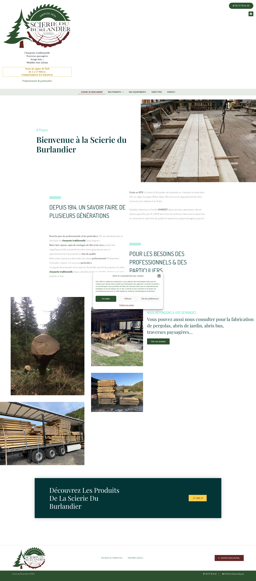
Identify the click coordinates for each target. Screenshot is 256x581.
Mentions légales (135, 558)
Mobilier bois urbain (37, 62)
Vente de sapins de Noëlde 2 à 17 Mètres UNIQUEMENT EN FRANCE (37, 71)
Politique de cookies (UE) (111, 558)
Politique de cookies (126, 305)
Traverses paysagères (37, 56)
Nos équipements (137, 92)
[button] (159, 276)
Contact (171, 92)
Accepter (106, 299)
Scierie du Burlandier (92, 92)
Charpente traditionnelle (37, 52)
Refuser (128, 299)
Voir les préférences (150, 299)
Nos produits (114, 92)
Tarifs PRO (156, 92)
